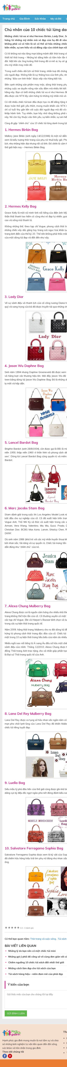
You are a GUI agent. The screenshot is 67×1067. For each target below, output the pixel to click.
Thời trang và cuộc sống (43, 938)
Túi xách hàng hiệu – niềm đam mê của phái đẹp (35, 974)
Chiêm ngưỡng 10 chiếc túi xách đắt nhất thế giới (36, 962)
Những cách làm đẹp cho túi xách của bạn (32, 968)
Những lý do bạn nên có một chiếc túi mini (32, 950)
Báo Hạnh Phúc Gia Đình (30, 7)
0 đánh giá (27, 928)
